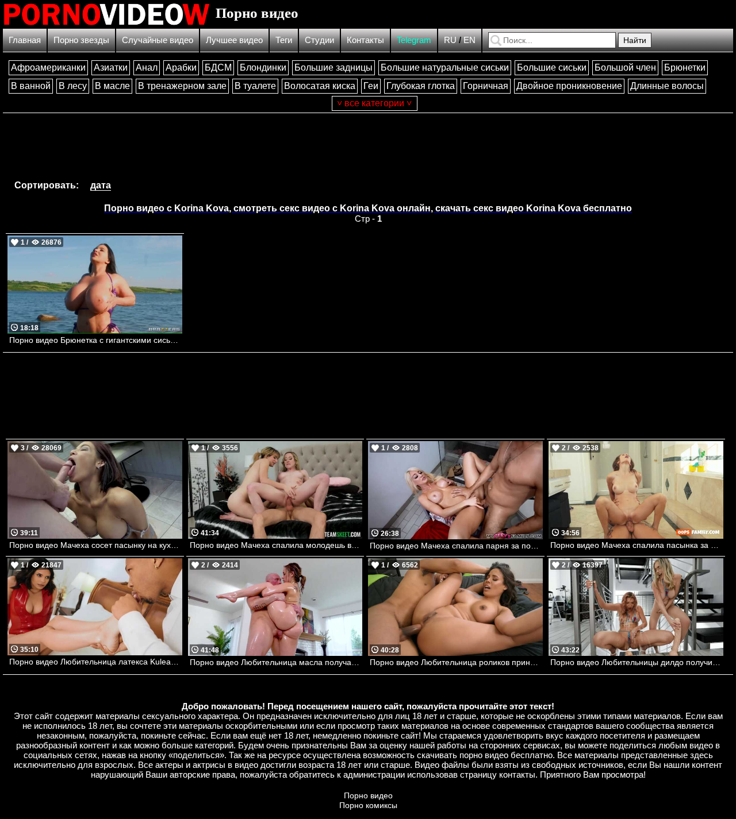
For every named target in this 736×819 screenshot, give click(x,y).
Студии (319, 40)
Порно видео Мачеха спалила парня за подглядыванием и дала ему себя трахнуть (456, 545)
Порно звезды (81, 40)
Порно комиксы (368, 805)
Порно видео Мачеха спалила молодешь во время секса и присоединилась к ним (276, 545)
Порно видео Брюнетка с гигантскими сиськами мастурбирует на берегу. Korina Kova (95, 340)
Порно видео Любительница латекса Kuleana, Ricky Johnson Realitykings (95, 661)
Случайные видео (157, 40)
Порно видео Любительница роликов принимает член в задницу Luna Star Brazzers (456, 662)
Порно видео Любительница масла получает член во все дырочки (276, 662)
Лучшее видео (234, 40)
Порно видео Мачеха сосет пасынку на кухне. (95, 545)
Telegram (414, 40)
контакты (517, 774)
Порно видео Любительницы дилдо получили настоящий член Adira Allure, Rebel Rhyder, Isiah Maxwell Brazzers (636, 662)
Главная (25, 40)
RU (450, 40)
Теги (283, 40)
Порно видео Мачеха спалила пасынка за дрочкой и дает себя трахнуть (636, 545)
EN (469, 40)
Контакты (365, 40)
